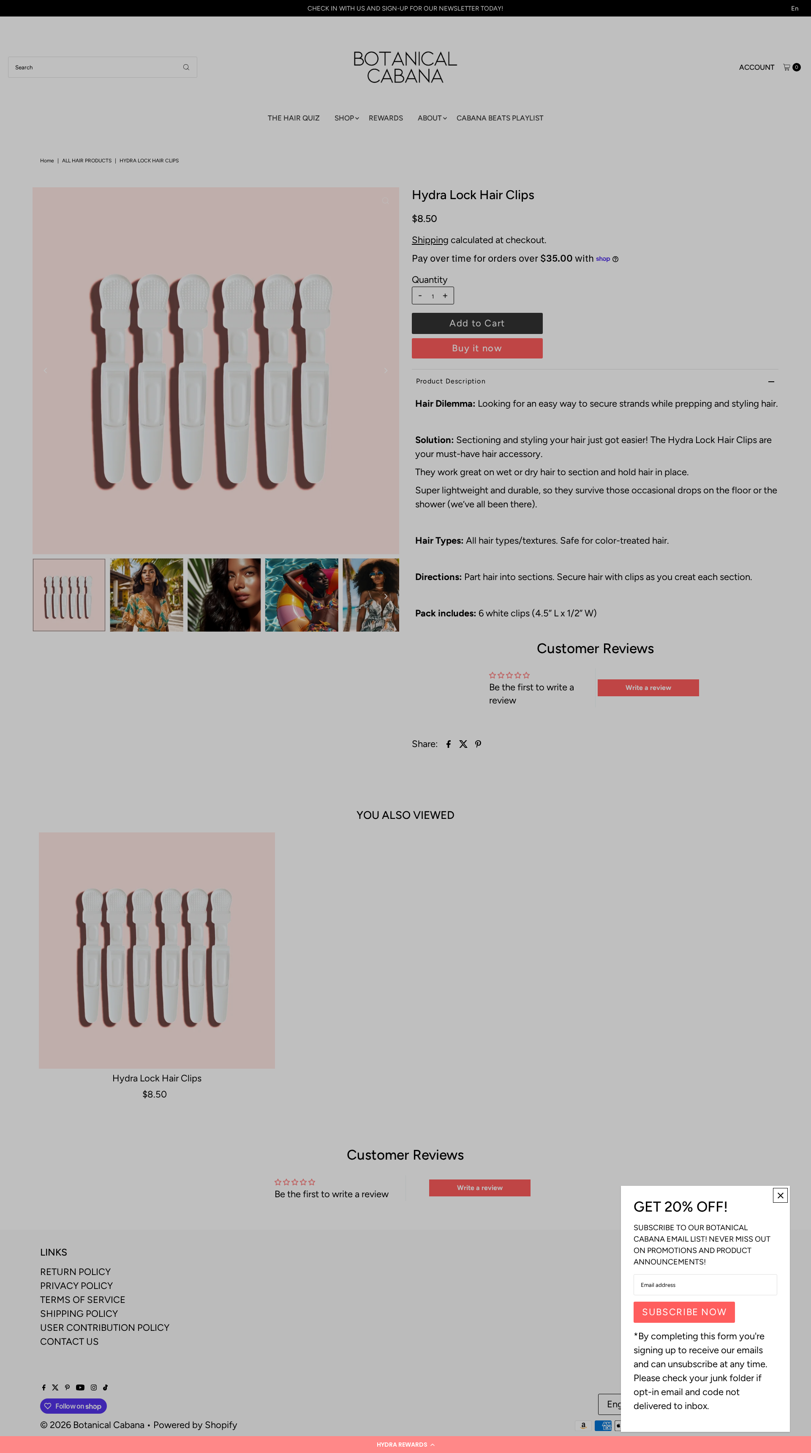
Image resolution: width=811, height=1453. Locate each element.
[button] (405, 1444)
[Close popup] (780, 1195)
